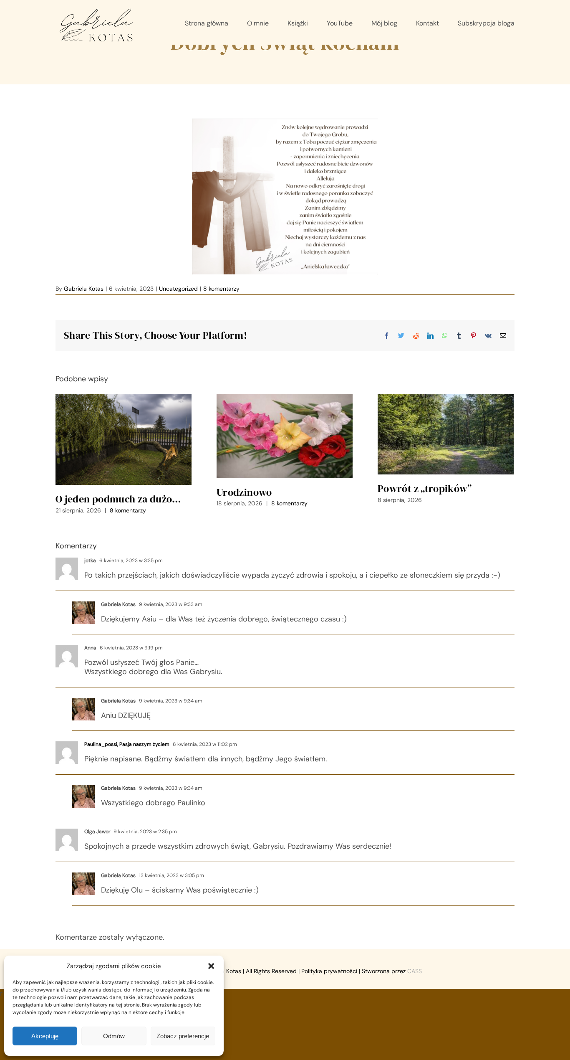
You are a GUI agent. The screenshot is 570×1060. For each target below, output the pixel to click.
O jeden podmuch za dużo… (118, 499)
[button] (211, 966)
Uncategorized (178, 288)
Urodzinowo (244, 492)
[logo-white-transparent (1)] (96, 10)
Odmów (114, 1036)
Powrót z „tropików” (425, 488)
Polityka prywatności (329, 971)
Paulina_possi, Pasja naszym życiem (126, 744)
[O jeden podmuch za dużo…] (123, 439)
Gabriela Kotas (83, 288)
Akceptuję (44, 1036)
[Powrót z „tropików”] (446, 434)
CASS (414, 971)
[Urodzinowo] (285, 436)
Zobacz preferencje (182, 1036)
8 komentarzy (221, 288)
